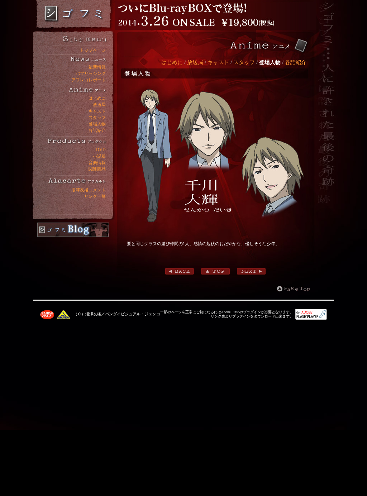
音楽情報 (97, 162)
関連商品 (97, 169)
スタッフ (97, 117)
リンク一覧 (95, 196)
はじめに (97, 98)
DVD (101, 149)
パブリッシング (91, 73)
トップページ (93, 50)
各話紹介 (97, 130)
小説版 (99, 156)
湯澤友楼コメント (88, 189)
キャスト (97, 111)
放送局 (99, 104)
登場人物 (97, 124)
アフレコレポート (88, 79)
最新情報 (97, 67)
